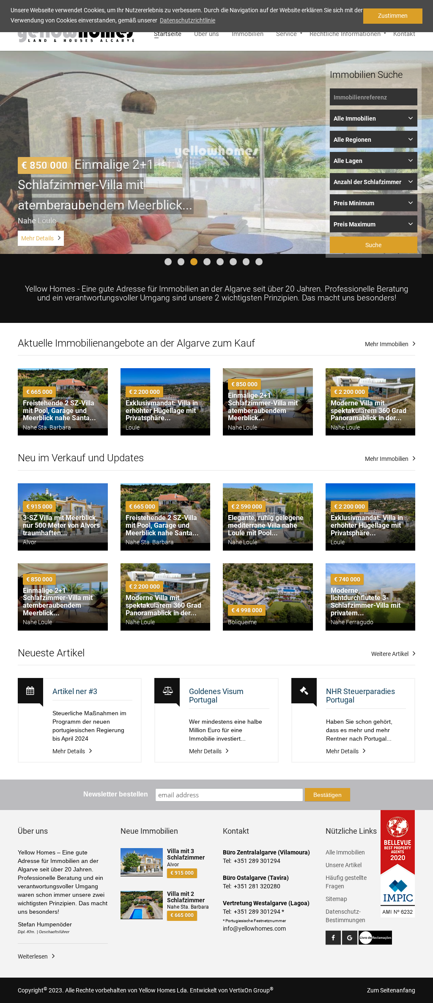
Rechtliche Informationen (345, 33)
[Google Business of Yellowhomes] (349, 938)
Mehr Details (37, 238)
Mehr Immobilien (386, 344)
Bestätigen (327, 794)
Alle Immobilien (345, 852)
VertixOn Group (251, 990)
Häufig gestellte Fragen (346, 882)
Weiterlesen (33, 956)
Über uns (206, 33)
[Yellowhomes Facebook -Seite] (333, 938)
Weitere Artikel (389, 653)
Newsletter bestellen (115, 794)
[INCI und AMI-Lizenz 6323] (398, 892)
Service (286, 33)
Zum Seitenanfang (391, 990)
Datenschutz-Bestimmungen (345, 915)
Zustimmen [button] (393, 15)
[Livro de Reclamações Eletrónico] (375, 937)
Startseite (167, 33)
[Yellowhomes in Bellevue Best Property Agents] (398, 842)
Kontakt (404, 33)
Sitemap (336, 899)
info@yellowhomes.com (254, 928)
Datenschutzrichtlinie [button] (187, 20)
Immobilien (247, 33)
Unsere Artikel (344, 865)
